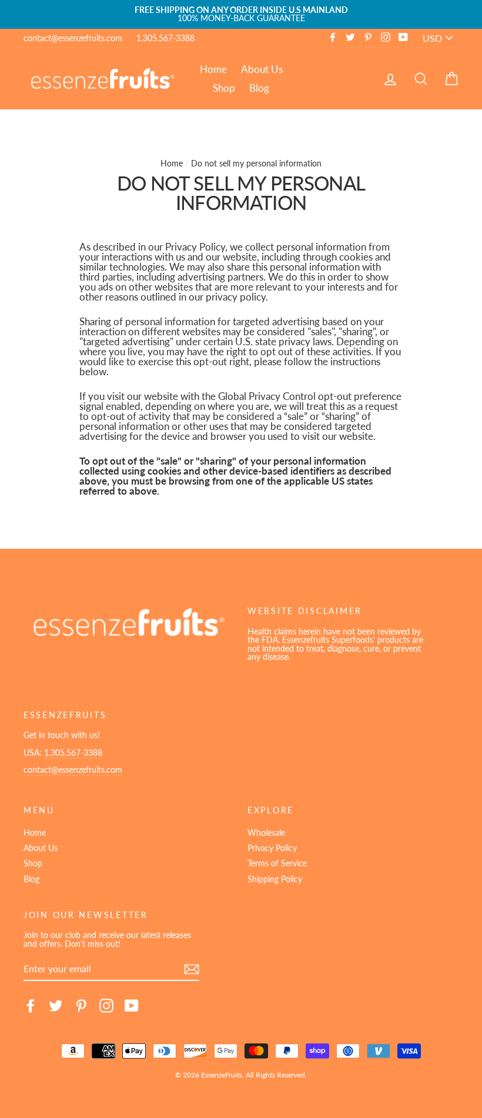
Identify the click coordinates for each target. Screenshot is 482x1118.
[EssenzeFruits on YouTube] (132, 1006)
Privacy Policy (272, 848)
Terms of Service (277, 863)
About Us (262, 69)
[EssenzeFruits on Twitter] (56, 1006)
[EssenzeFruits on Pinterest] (81, 1006)
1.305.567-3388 (165, 38)
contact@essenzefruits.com (73, 38)
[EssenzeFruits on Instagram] (106, 1006)
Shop (224, 88)
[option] (241, 14)
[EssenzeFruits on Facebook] (31, 1006)
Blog (259, 88)
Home (213, 69)
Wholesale (266, 832)
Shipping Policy (274, 879)
